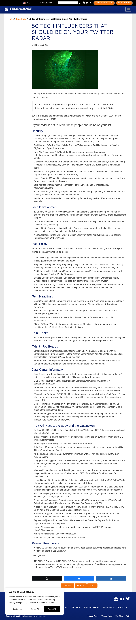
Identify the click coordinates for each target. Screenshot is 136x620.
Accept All (52, 609)
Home (11, 19)
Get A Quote (124, 3)
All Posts (80, 585)
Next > (92, 585)
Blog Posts (21, 19)
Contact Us (122, 607)
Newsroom (108, 607)
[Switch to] (34, 2)
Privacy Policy (92, 616)
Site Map (119, 616)
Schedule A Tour (104, 3)
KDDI (128, 616)
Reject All (35, 609)
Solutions (76, 607)
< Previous (67, 585)
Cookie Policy (107, 616)
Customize (17, 609)
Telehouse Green (92, 607)
